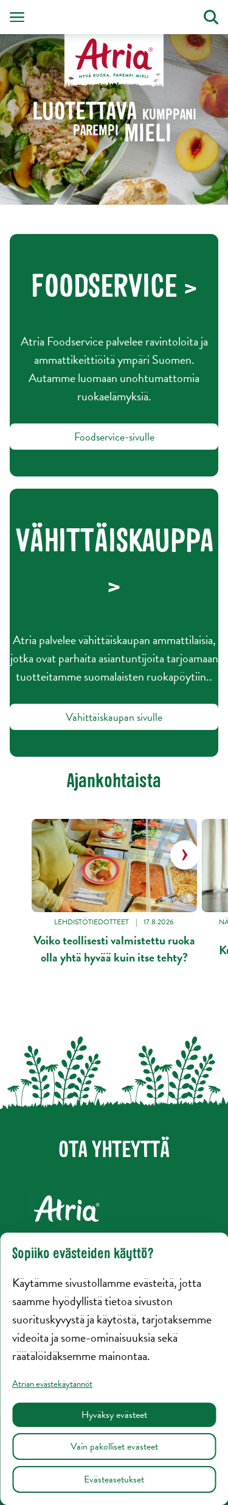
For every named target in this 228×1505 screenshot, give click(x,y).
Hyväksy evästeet (114, 1415)
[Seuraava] (184, 854)
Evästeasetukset (114, 1479)
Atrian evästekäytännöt (52, 1383)
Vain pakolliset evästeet (114, 1446)
